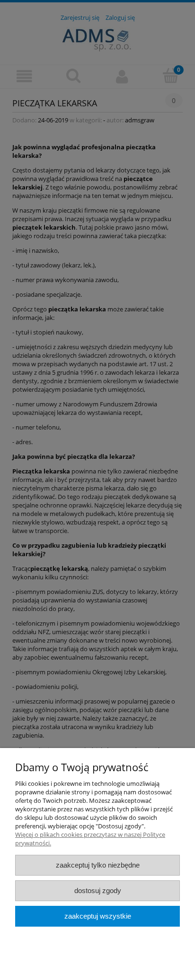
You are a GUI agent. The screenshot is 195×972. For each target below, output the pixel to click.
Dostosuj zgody (97, 890)
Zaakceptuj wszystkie (97, 916)
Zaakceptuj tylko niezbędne (98, 865)
